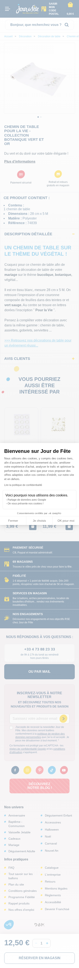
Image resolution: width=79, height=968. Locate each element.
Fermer (13, 520)
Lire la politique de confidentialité (23, 485)
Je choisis (39, 520)
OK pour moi (66, 520)
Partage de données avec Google (27, 499)
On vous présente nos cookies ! (25, 503)
